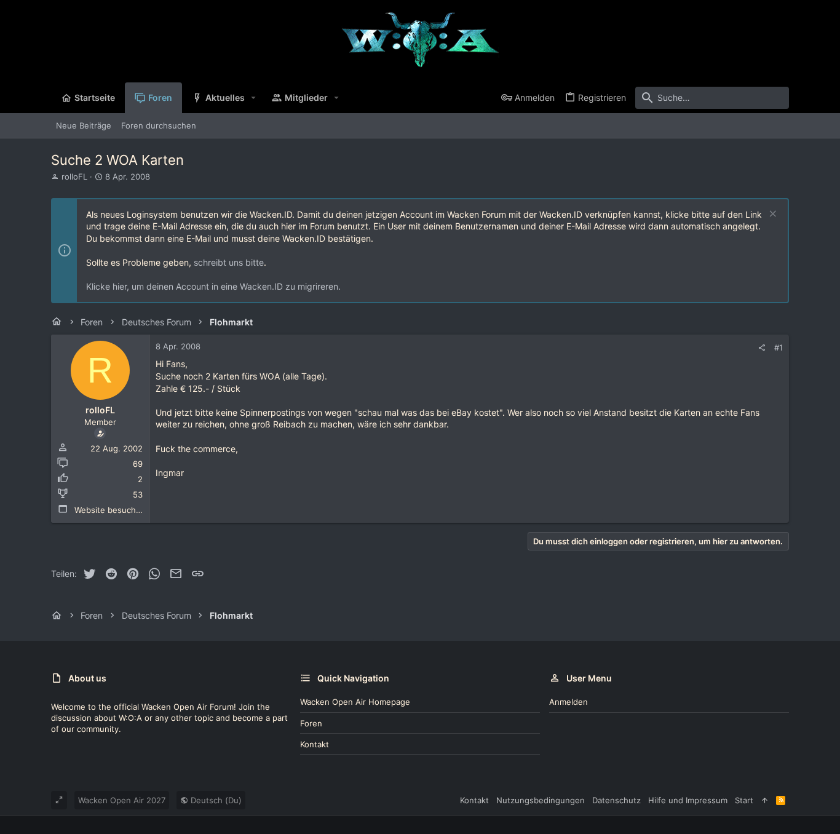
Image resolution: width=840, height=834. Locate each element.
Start (744, 800)
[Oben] (764, 800)
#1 (778, 347)
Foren (311, 723)
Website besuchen (110, 510)
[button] (253, 98)
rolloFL (74, 176)
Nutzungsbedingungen (540, 800)
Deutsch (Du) (215, 800)
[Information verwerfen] (771, 214)
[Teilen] (761, 348)
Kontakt (314, 744)
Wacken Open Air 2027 (121, 800)
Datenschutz (616, 800)
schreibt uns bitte (229, 262)
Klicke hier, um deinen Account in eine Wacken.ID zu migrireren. (213, 286)
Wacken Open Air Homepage (355, 702)
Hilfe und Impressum (687, 800)
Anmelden (568, 702)
